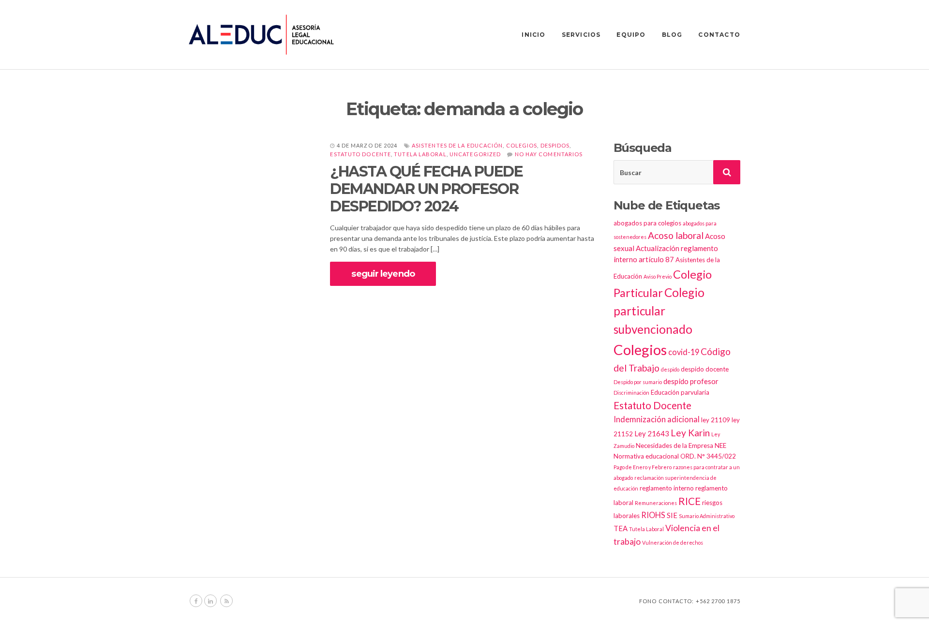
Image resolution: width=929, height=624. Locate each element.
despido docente (705, 369)
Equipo (630, 34)
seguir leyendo (382, 273)
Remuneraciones (656, 503)
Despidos (555, 145)
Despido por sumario (638, 382)
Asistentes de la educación (457, 145)
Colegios (522, 145)
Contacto (719, 34)
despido (670, 369)
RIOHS (653, 515)
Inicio (533, 34)
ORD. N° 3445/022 (708, 456)
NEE (720, 445)
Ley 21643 (651, 433)
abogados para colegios (647, 223)
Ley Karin (690, 432)
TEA (621, 528)
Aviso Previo (658, 276)
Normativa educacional (646, 456)
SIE (672, 515)
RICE (689, 501)
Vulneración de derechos (672, 542)
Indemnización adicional (657, 419)
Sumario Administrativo (706, 516)
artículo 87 (656, 259)
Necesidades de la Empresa (674, 445)
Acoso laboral (676, 235)
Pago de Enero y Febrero (643, 467)
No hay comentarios (549, 154)
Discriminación (631, 392)
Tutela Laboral (420, 154)
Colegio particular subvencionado (659, 310)
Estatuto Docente (360, 154)
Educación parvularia (680, 392)
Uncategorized (475, 154)
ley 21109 (715, 420)
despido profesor (691, 381)
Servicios (581, 34)
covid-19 (683, 352)
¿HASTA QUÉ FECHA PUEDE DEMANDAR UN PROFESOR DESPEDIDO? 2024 (426, 189)
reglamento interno (667, 488)
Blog (672, 34)
